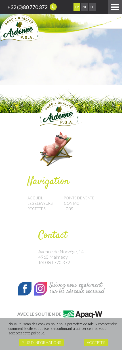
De (93, 7)
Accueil (35, 198)
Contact (72, 203)
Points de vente (79, 198)
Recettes (36, 208)
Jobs (68, 208)
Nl (85, 7)
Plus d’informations (41, 342)
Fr (77, 7)
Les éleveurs (40, 203)
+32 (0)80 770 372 (27, 7)
